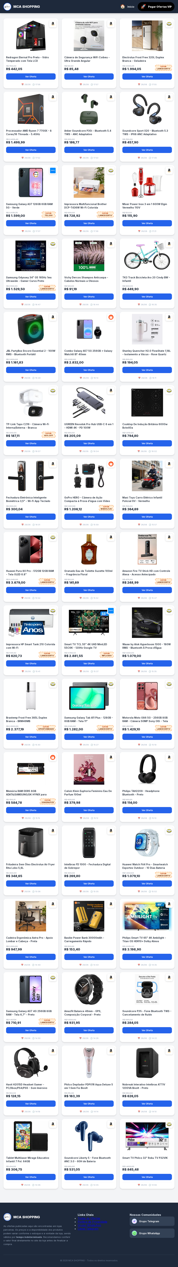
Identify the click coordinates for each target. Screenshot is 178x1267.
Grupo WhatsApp (89, 1225)
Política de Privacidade (92, 1221)
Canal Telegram (88, 1228)
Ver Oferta (30, 76)
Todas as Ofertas (89, 1218)
